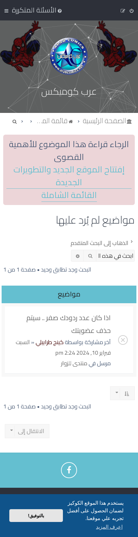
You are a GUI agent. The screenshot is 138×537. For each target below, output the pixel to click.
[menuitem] (37, 9)
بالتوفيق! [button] (36, 515)
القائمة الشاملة (69, 195)
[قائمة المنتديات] (69, 56)
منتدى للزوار (74, 363)
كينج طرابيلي (50, 342)
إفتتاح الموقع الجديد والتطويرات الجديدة (69, 176)
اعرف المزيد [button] (109, 527)
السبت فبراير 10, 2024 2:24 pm (63, 347)
